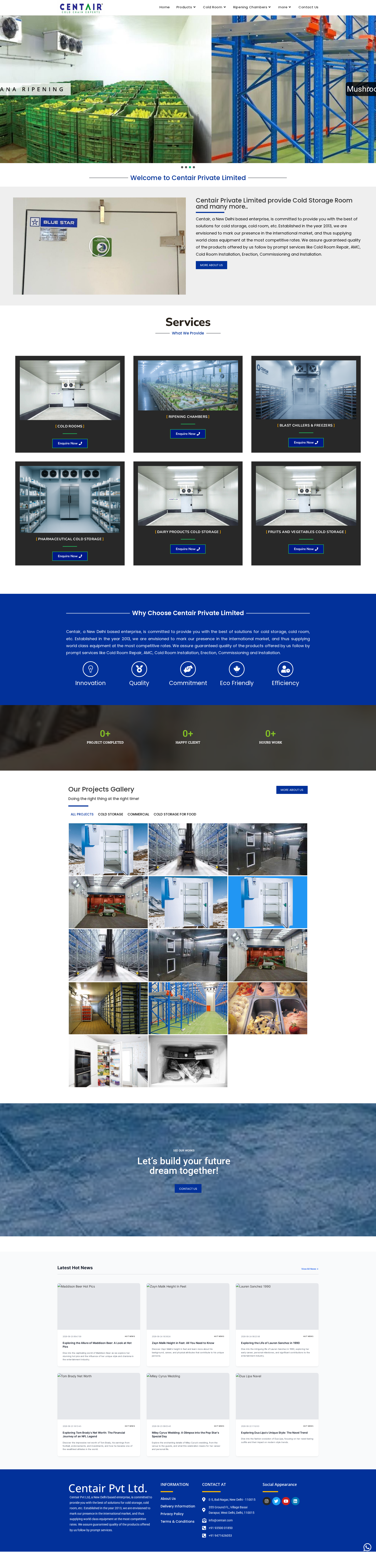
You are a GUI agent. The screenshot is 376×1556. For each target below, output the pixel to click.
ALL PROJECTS (82, 814)
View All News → (310, 1268)
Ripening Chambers (188, 416)
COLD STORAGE (110, 814)
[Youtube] (286, 1501)
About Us (168, 1498)
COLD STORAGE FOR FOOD (175, 814)
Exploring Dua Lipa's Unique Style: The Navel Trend (274, 1432)
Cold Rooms (69, 426)
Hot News (130, 1336)
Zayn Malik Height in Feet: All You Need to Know (183, 1343)
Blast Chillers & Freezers (306, 425)
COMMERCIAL (138, 814)
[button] (188, 89)
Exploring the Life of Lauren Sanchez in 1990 (270, 1343)
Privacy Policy (172, 1514)
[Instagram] (267, 1501)
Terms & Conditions (178, 1521)
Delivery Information (178, 1506)
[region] (188, 92)
